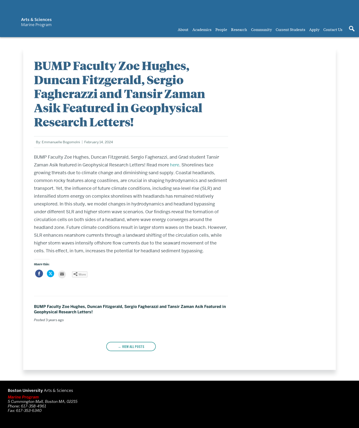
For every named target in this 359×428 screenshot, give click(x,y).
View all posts (133, 346)
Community (261, 29)
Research (239, 29)
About (183, 29)
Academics (201, 29)
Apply (314, 29)
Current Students (290, 29)
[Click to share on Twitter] (50, 276)
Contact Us (332, 29)
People (221, 29)
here (174, 165)
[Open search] (351, 29)
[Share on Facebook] (39, 276)
